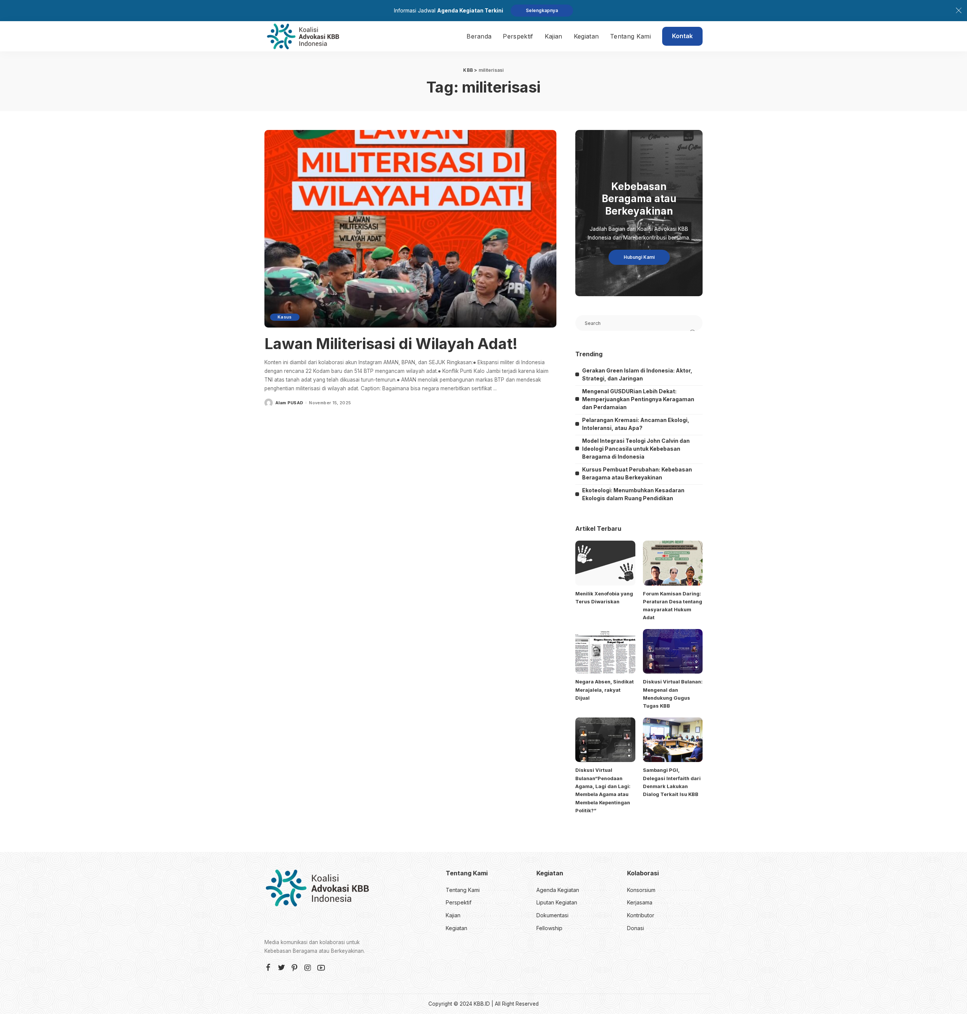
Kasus (285, 317)
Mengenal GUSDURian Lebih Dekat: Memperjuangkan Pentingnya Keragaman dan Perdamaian (638, 399)
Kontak (682, 36)
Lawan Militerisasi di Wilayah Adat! (390, 343)
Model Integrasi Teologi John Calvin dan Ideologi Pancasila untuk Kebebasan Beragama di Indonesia (636, 448)
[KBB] (302, 36)
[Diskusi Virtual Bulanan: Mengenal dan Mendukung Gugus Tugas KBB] (673, 651)
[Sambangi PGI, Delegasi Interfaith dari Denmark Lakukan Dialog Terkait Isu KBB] (673, 739)
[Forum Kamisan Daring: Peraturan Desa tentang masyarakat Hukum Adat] (673, 563)
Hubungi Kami (639, 257)
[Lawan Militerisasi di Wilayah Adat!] (410, 228)
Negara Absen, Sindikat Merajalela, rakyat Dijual (604, 690)
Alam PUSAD (289, 403)
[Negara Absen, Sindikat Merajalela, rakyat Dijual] (605, 651)
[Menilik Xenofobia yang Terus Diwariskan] (605, 563)
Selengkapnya (542, 10)
